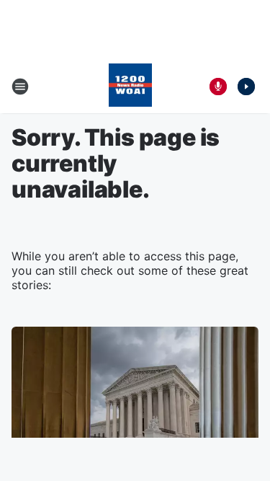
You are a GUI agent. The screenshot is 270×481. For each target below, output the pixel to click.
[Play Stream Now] (246, 86)
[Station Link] (130, 86)
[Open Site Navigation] (20, 86)
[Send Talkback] (218, 86)
